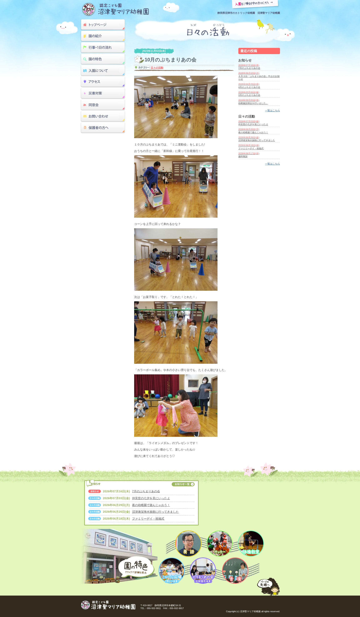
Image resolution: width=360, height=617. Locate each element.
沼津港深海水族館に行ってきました (155, 511)
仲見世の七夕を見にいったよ (151, 498)
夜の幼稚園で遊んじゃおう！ (151, 505)
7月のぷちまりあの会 (146, 491)
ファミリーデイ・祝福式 (148, 518)
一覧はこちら (272, 110)
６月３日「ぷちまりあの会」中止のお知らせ (259, 76)
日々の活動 (157, 67)
